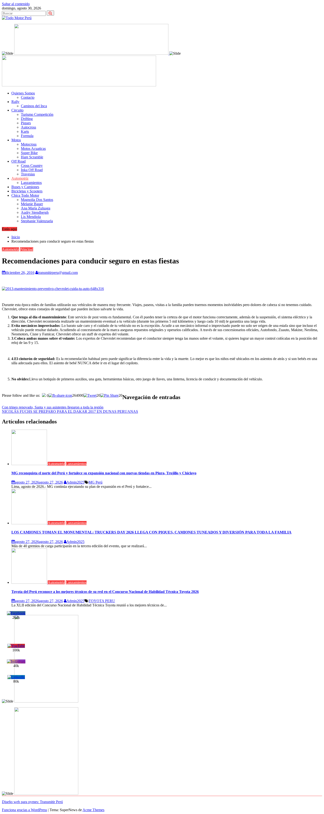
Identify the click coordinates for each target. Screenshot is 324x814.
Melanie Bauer (32, 204)
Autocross (28, 127)
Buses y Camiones (25, 187)
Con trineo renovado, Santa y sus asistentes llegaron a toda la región (52, 407)
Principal (26, 249)
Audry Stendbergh (35, 212)
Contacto (27, 97)
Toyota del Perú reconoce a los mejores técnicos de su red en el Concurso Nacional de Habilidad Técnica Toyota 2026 (105, 592)
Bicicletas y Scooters (26, 191)
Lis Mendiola (31, 217)
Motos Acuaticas (33, 149)
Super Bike (29, 153)
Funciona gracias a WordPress (24, 810)
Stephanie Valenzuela (37, 221)
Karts (25, 131)
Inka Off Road (32, 170)
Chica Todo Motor (25, 195)
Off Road (18, 161)
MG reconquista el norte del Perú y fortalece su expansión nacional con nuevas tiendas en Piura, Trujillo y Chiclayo (103, 473)
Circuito (17, 110)
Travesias (28, 174)
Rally (15, 102)
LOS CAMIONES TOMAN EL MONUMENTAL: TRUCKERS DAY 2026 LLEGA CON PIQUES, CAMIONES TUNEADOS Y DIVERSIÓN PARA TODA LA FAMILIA (151, 532)
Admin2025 (75, 482)
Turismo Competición (37, 114)
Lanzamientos (31, 183)
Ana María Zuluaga (35, 208)
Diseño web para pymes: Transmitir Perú (32, 802)
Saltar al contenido (16, 4)
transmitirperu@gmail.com (58, 273)
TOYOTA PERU (101, 601)
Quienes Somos (23, 93)
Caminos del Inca (34, 106)
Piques (26, 123)
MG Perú (95, 482)
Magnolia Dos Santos (37, 200)
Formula (27, 136)
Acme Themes (93, 810)
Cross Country (32, 166)
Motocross (29, 144)
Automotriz (19, 178)
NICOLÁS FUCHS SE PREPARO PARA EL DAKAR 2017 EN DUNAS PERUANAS (70, 411)
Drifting (27, 119)
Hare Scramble (32, 157)
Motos (16, 140)
